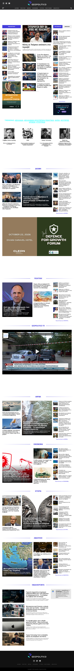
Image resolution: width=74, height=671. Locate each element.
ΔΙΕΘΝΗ (17, 8)
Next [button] (18, 106)
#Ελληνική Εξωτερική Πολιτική (39, 120)
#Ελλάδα (19, 120)
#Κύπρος (65, 120)
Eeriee (45, 669)
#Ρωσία (32, 122)
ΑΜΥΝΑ (29, 8)
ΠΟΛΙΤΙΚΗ (22, 8)
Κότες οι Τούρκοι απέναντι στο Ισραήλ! (9, 144)
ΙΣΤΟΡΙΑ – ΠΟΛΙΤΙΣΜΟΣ (46, 8)
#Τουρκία (40, 122)
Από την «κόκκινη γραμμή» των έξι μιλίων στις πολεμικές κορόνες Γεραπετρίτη (28, 144)
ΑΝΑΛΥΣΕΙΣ (56, 8)
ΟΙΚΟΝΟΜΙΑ (35, 8)
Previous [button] (16, 106)
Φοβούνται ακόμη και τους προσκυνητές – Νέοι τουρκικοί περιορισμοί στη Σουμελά (65, 144)
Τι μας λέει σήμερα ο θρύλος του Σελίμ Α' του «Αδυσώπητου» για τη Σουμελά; (46, 144)
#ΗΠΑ (57, 120)
